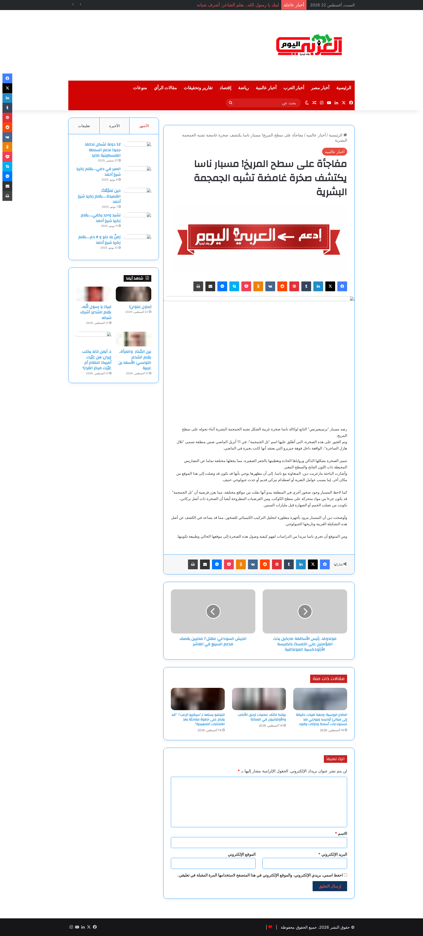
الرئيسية (343, 87)
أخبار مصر (320, 87)
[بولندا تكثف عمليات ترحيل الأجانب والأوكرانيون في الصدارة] (259, 699)
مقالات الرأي (165, 87)
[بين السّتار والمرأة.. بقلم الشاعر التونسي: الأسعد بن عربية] (133, 339)
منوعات (140, 87)
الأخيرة (114, 125)
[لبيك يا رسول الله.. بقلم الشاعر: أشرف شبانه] (93, 294)
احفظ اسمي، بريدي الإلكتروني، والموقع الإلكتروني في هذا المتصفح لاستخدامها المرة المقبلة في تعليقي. (260, 875)
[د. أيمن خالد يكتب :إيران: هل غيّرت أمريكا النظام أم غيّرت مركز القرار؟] (93, 339)
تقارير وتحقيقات (198, 87)
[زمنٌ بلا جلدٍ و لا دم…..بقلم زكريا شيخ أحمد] (137, 243)
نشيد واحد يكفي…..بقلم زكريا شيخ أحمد (101, 217)
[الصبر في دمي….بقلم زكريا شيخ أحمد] (137, 175)
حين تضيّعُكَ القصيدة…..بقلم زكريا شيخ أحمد (99, 196)
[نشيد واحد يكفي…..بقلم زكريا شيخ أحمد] (137, 221)
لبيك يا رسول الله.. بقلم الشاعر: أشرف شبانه (238, 4)
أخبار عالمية (266, 87)
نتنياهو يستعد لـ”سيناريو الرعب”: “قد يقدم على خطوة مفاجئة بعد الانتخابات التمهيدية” (198, 719)
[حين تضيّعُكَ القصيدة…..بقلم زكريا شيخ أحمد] (137, 197)
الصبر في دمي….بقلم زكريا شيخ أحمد (98, 171)
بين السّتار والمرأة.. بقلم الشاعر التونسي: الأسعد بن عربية (134, 360)
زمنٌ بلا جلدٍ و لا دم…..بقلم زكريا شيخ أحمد (99, 239)
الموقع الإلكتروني (242, 854)
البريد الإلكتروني (332, 854)
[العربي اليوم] (309, 45)
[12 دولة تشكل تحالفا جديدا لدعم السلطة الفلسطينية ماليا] (137, 151)
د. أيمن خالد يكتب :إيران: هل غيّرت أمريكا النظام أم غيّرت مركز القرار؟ (96, 360)
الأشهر (144, 125)
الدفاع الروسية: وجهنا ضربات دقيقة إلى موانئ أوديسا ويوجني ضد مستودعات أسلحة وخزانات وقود (321, 719)
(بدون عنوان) (140, 306)
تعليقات (84, 125)
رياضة (243, 87)
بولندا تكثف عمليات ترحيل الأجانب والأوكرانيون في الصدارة (262, 717)
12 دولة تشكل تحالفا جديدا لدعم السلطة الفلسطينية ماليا (103, 150)
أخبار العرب (293, 87)
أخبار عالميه (316, 135)
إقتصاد (225, 87)
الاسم (341, 833)
